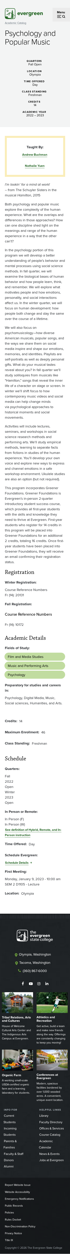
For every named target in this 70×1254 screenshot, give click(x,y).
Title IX (9, 1240)
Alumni (9, 1166)
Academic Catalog (15, 23)
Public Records (14, 1206)
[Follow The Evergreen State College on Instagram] (39, 983)
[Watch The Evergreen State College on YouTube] (31, 983)
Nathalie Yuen (35, 166)
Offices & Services (51, 1128)
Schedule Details (17, 862)
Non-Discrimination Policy (20, 1226)
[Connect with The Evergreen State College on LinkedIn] (47, 983)
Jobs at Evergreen (51, 1160)
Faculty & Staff (13, 1154)
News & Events (49, 1154)
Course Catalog (49, 1134)
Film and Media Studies (25, 656)
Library (43, 1115)
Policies (9, 1212)
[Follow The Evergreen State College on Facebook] (23, 983)
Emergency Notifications (19, 1199)
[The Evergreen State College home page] (34, 936)
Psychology (16, 674)
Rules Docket (13, 1219)
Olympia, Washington (35, 954)
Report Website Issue (18, 1185)
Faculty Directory (50, 1122)
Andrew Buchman (34, 154)
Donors (9, 1160)
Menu (61, 12)
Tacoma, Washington (34, 962)
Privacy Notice (13, 1233)
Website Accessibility (17, 1192)
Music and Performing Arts (28, 665)
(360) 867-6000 (35, 970)
